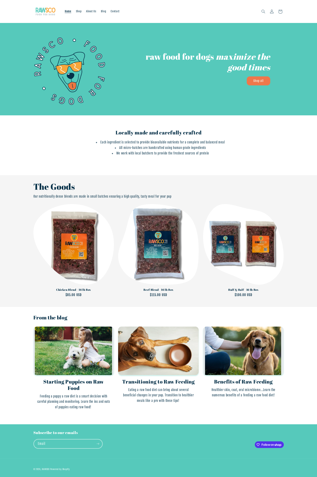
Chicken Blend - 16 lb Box (73, 289)
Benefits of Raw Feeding (243, 381)
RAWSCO (45, 469)
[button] (263, 11)
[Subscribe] (98, 444)
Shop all (258, 81)
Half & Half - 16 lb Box (243, 289)
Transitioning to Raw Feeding (158, 381)
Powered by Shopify (60, 469)
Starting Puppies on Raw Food (73, 384)
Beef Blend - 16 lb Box (158, 289)
